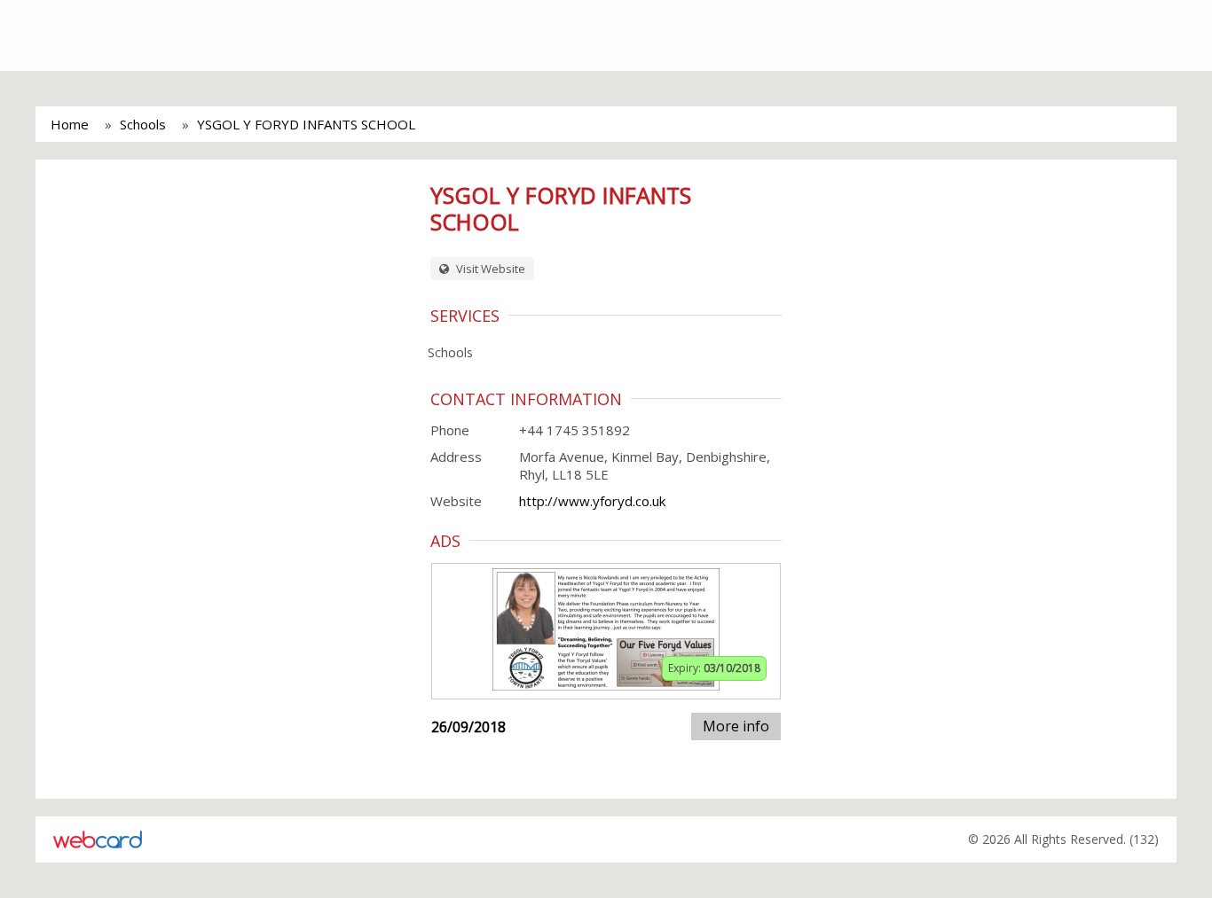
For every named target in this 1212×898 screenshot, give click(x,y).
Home (70, 124)
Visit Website (489, 269)
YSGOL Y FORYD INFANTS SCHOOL (306, 124)
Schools (143, 124)
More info (736, 726)
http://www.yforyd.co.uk (592, 501)
